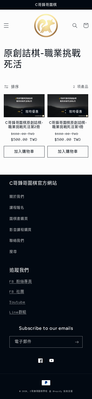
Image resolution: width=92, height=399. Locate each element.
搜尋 (13, 252)
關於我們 (16, 196)
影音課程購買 (20, 230)
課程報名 (16, 208)
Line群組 (17, 312)
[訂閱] (76, 342)
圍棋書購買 (18, 219)
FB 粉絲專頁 (20, 281)
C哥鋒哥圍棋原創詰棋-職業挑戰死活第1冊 (68, 125)
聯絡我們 (16, 240)
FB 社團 (16, 292)
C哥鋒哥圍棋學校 (38, 391)
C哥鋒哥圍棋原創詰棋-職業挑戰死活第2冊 (24, 125)
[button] (6, 25)
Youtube (17, 302)
